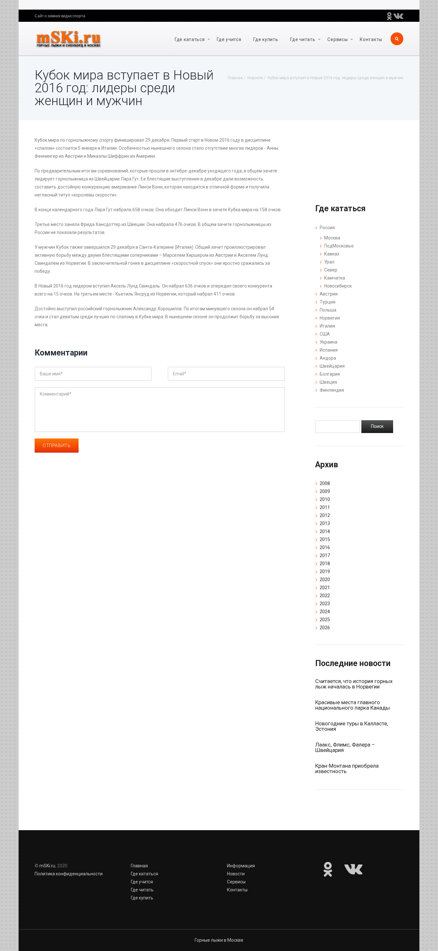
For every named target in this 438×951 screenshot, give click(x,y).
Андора (328, 358)
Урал (329, 261)
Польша (328, 310)
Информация (241, 865)
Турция (327, 301)
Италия (327, 326)
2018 (325, 563)
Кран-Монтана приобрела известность (347, 768)
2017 (325, 555)
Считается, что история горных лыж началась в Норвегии (353, 684)
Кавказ (331, 253)
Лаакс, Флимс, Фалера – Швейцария (345, 747)
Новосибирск (338, 285)
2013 (325, 523)
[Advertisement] (160, 547)
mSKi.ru (47, 865)
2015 (325, 539)
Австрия (329, 293)
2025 (325, 619)
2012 (325, 515)
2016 (325, 547)
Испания (329, 350)
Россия (327, 227)
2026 (325, 627)
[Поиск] (377, 426)
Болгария (330, 374)
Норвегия (330, 318)
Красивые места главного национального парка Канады (352, 705)
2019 (325, 571)
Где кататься (190, 39)
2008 (325, 483)
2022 (325, 595)
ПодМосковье (339, 245)
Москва (332, 237)
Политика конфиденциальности (69, 873)
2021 (325, 587)
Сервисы (337, 39)
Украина (328, 342)
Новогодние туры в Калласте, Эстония (351, 726)
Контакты (371, 39)
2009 (325, 491)
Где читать (302, 39)
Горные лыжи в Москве (219, 940)
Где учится (229, 39)
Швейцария (332, 366)
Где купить (265, 39)
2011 (325, 507)
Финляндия (332, 390)
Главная (139, 865)
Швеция (328, 382)
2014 (325, 531)
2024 (325, 611)
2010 (325, 499)
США (325, 334)
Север (330, 269)
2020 (325, 579)
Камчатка (334, 277)
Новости (236, 873)
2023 (325, 603)
